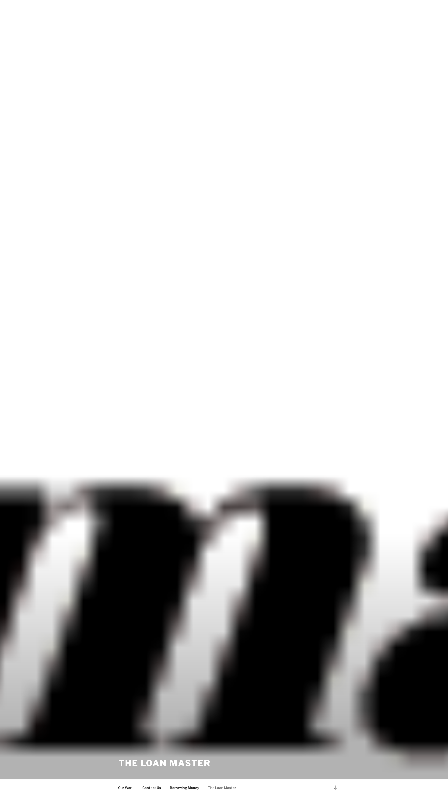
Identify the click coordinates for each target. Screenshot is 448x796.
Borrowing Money (184, 788)
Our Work (125, 788)
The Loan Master (165, 763)
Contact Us (151, 788)
